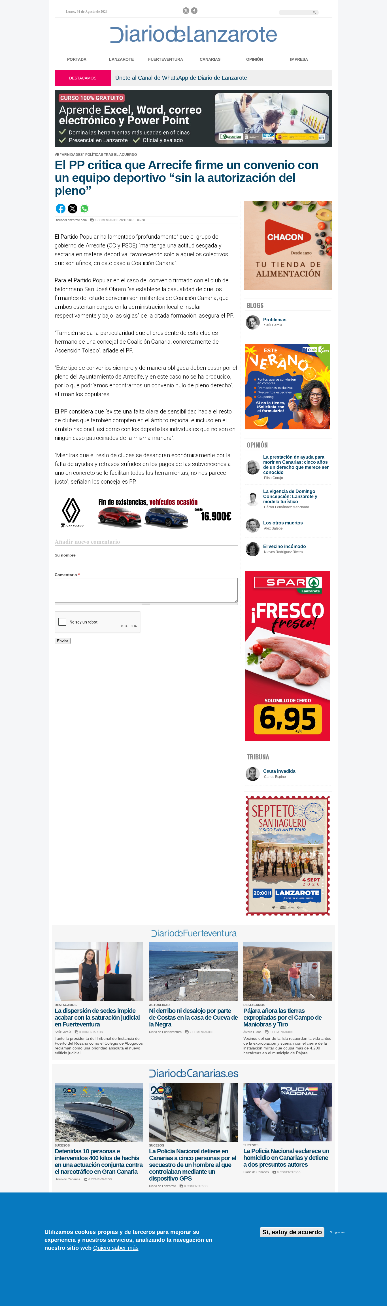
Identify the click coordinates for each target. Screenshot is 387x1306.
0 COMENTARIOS (106, 220)
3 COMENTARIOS (281, 1032)
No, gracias (337, 1232)
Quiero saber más (116, 1248)
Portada (76, 59)
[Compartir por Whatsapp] (84, 212)
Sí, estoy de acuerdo (292, 1232)
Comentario (67, 574)
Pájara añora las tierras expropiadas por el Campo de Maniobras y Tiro (282, 1017)
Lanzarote (121, 59)
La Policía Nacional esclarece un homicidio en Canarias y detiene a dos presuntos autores (286, 1157)
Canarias (210, 59)
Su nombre (65, 555)
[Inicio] (193, 43)
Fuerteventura (165, 59)
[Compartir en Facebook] (60, 212)
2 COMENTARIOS (201, 1032)
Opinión (254, 59)
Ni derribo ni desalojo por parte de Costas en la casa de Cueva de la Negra (193, 1017)
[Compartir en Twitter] (72, 212)
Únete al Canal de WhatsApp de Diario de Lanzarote (181, 78)
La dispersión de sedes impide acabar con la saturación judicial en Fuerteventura (97, 1017)
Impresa (299, 59)
